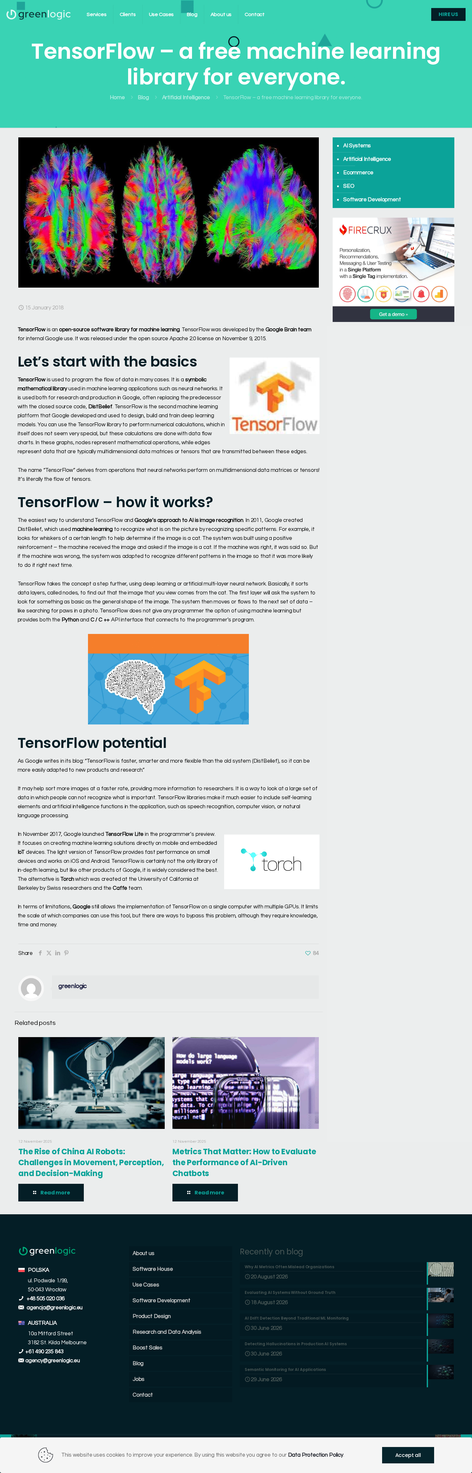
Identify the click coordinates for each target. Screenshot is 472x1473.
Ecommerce (358, 173)
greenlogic (72, 986)
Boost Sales (147, 1348)
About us (143, 1253)
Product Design (152, 1316)
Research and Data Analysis (167, 1332)
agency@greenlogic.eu (52, 1361)
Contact (143, 1395)
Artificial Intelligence (186, 97)
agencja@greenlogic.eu (55, 1308)
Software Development (372, 200)
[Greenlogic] (38, 14)
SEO (348, 186)
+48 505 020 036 (45, 1299)
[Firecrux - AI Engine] (393, 320)
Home (117, 97)
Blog (143, 97)
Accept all (408, 1455)
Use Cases (146, 1285)
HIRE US (448, 14)
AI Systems (357, 146)
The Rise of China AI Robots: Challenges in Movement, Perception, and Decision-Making (91, 1162)
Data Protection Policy (315, 1455)
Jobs (138, 1379)
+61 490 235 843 (44, 1352)
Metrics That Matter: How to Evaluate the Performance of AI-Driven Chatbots (244, 1162)
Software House (153, 1269)
